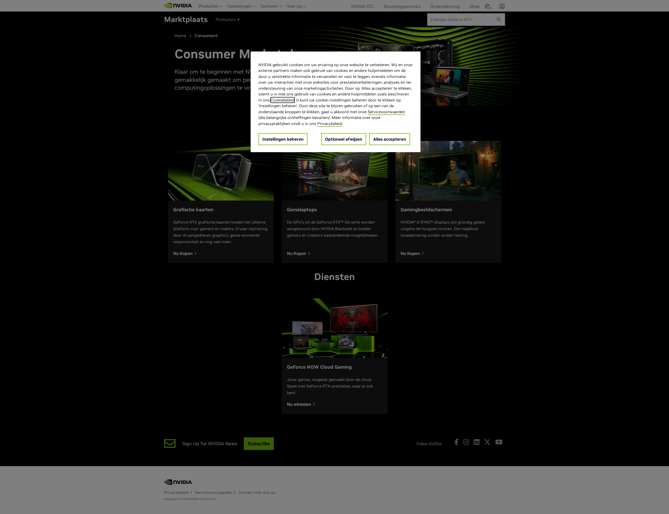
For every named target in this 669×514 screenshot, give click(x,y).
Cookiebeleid (282, 100)
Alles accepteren (389, 139)
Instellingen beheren (283, 139)
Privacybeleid (329, 123)
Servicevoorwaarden (386, 111)
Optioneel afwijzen (343, 139)
